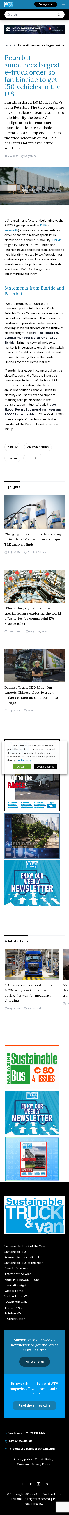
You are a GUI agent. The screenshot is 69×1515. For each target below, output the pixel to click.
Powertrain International (21, 1257)
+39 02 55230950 (20, 1441)
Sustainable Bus (15, 1252)
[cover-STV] (34, 775)
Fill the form (34, 1362)
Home (8, 45)
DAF (43, 225)
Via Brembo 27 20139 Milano (28, 1433)
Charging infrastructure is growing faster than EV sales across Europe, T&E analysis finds (32, 539)
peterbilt (33, 458)
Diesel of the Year (16, 1268)
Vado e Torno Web (17, 1296)
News (44, 631)
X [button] (61, 745)
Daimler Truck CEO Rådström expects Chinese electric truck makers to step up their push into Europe (31, 695)
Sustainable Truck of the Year (24, 1246)
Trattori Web (13, 1308)
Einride (56, 240)
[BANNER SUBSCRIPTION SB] (32, 1067)
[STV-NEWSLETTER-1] (34, 883)
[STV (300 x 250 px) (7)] (32, 1159)
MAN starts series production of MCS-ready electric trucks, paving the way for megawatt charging (30, 993)
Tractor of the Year (17, 1274)
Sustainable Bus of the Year (23, 1263)
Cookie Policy (44, 1459)
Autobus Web (13, 1313)
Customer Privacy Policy (33, 1464)
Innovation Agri (15, 1285)
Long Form (34, 631)
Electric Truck (34, 1008)
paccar (12, 458)
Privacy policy (23, 1459)
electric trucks (38, 447)
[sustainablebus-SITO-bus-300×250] (34, 836)
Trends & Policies (37, 552)
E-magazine (46, 4)
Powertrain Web (15, 1302)
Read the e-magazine (34, 1405)
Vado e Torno (13, 1291)
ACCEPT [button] (21, 766)
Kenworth (11, 230)
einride (13, 447)
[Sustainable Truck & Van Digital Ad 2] (34, 29)
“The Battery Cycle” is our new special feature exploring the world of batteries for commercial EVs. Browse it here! (32, 616)
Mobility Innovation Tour (21, 1280)
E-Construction (14, 1319)
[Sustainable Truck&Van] (8, 4)
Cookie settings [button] (45, 766)
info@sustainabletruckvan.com (31, 1449)
